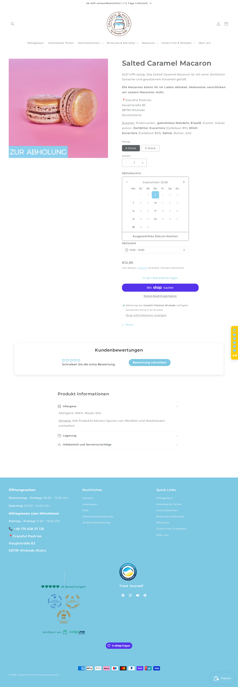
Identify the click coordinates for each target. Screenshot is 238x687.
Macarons (162, 522)
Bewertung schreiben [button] (149, 362)
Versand (142, 268)
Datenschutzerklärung (97, 516)
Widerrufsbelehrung (96, 522)
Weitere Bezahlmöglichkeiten (160, 296)
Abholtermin (131, 173)
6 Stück (131, 148)
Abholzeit (129, 243)
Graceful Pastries (26, 675)
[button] (12, 24)
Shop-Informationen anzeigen (146, 315)
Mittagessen (164, 498)
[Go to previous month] (127, 182)
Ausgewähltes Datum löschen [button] (155, 236)
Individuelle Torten (169, 504)
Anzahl (126, 155)
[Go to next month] (183, 182)
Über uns (162, 534)
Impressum (90, 504)
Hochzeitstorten (167, 510)
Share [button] (129, 324)
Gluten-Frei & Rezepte (171, 528)
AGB (85, 510)
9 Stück (150, 148)
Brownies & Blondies (170, 516)
